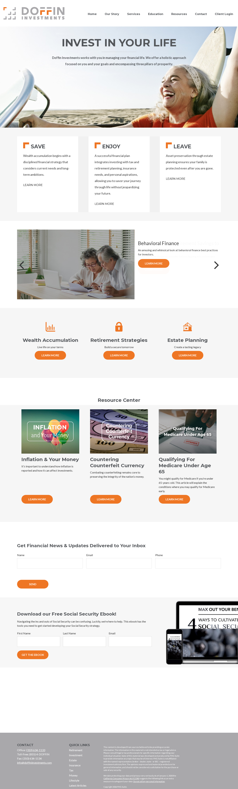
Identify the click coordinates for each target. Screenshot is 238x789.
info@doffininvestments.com (34, 762)
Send (32, 584)
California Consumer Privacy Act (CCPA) (121, 778)
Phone (159, 555)
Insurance (74, 765)
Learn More (33, 185)
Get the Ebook (33, 654)
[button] (92, 14)
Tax (71, 770)
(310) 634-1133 (35, 750)
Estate (73, 760)
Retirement (75, 750)
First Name (23, 633)
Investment (75, 755)
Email (89, 555)
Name (20, 555)
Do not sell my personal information (149, 781)
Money (73, 775)
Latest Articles (77, 785)
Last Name (69, 633)
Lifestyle (74, 780)
